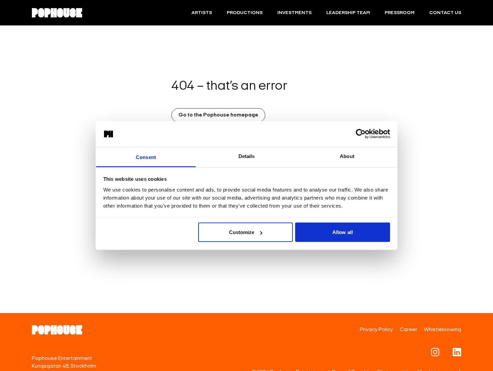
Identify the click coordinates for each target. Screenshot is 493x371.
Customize (242, 232)
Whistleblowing (442, 329)
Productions (245, 12)
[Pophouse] (57, 12)
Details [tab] (246, 156)
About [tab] (347, 156)
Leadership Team (348, 12)
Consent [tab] (146, 157)
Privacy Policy (376, 329)
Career (408, 329)
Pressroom (400, 12)
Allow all (342, 232)
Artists (201, 12)
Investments (294, 12)
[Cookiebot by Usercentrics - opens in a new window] (360, 134)
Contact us (445, 12)
